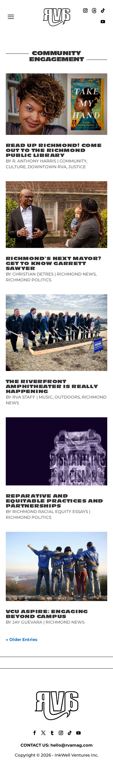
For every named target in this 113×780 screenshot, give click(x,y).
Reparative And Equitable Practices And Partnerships (54, 501)
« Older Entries (21, 639)
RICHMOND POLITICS (28, 279)
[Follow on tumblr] (52, 732)
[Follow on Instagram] (85, 10)
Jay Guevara (27, 622)
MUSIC (46, 397)
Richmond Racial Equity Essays (50, 511)
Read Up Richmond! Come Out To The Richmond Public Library (54, 150)
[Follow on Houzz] (94, 10)
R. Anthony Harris (34, 161)
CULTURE (16, 166)
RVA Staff (23, 397)
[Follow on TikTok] (102, 10)
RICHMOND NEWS (76, 274)
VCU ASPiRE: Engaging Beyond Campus (47, 614)
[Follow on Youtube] (102, 21)
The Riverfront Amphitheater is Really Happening (52, 386)
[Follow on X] (43, 732)
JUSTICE (77, 166)
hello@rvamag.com (71, 745)
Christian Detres (32, 274)
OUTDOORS (67, 397)
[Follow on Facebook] (34, 732)
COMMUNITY (73, 161)
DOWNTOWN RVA (47, 166)
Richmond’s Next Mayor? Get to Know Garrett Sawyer (53, 263)
